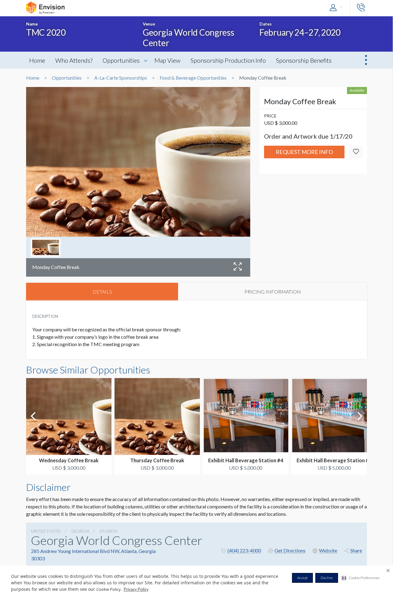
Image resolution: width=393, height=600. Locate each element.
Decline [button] (327, 577)
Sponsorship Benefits (304, 60)
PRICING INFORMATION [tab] (272, 291)
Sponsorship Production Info (228, 60)
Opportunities (121, 60)
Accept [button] (302, 577)
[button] (360, 578)
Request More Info (304, 151)
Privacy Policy (136, 589)
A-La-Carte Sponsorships (120, 77)
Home (37, 60)
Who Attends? (73, 60)
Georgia (80, 531)
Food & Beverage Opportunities (193, 77)
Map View (167, 60)
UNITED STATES (46, 531)
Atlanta (108, 531)
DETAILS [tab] (102, 291)
